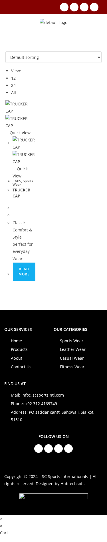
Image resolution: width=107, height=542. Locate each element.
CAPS (17, 181)
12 (13, 78)
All (13, 92)
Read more (24, 272)
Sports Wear (23, 183)
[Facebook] (64, 7)
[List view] (10, 48)
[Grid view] (7, 48)
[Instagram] (74, 7)
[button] (11, 22)
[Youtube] (94, 7)
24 (13, 85)
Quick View (20, 132)
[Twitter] (84, 7)
